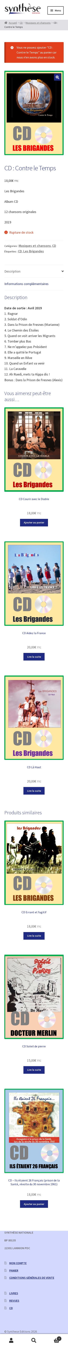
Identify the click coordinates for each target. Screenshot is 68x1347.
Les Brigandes (33, 251)
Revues (14, 1300)
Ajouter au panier (34, 522)
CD (21, 22)
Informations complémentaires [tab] (26, 284)
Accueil (13, 22)
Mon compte (18, 1263)
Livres (13, 1293)
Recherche (34, 1340)
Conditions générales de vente (31, 1277)
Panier (13, 1270)
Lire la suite (34, 656)
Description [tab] (12, 271)
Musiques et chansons (38, 22)
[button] (57, 77)
